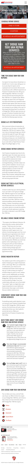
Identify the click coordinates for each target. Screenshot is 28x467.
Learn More (9, 430)
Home (2, 444)
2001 (16, 444)
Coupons (14, 31)
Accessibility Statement (10, 449)
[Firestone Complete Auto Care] (6, 3)
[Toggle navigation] (26, 3)
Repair (20, 444)
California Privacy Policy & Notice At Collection (10, 453)
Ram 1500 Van (11, 444)
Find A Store (14, 26)
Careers (2, 449)
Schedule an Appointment (14, 36)
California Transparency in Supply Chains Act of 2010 (11, 451)
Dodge (6, 444)
